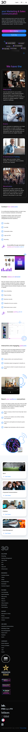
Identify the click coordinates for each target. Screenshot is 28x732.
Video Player (4, 560)
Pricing (2, 615)
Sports (2, 637)
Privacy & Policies (5, 645)
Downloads (3, 583)
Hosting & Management (6, 558)
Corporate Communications (7, 626)
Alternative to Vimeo (5, 613)
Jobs (2, 649)
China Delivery (4, 607)
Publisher (3, 634)
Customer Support (5, 585)
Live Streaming (4, 592)
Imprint (2, 651)
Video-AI (3, 600)
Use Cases (8, 476)
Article (2, 579)
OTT (2, 562)
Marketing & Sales (5, 628)
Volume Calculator (5, 617)
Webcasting (4, 596)
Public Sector (4, 632)
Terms (2, 647)
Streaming (3, 556)
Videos (2, 577)
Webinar (3, 598)
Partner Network (5, 643)
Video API (3, 566)
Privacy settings (23, 727)
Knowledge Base (5, 581)
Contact (3, 620)
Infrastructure (4, 568)
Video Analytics (4, 603)
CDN (2, 564)
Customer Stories (5, 575)
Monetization (4, 605)
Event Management (5, 630)
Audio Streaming (5, 594)
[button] (17, 2)
